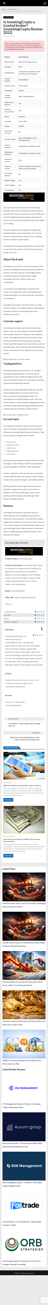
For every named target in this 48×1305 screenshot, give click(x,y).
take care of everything (32, 341)
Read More (8, 800)
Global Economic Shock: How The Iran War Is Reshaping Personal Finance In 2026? (23, 905)
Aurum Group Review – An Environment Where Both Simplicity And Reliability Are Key (22, 1145)
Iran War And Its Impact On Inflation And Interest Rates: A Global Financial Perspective (23, 944)
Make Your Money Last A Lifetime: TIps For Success (22, 785)
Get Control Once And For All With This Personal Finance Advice (21, 840)
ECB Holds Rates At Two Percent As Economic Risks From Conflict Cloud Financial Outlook (22, 983)
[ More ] (8, 604)
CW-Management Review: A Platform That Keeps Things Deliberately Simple (21, 1105)
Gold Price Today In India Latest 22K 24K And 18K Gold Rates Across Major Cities (23, 1023)
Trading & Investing (10, 753)
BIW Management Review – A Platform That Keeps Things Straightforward (22, 1184)
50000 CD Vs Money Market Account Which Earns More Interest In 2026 (21, 1062)
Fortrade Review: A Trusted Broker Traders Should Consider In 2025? (21, 1223)
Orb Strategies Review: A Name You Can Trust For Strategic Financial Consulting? (21, 1262)
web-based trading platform (14, 374)
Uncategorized (8, 17)
